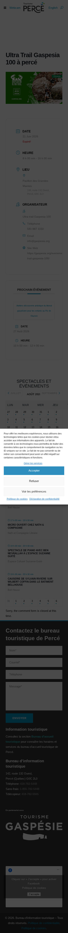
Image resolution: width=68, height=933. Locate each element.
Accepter (34, 470)
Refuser (34, 481)
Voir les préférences (34, 491)
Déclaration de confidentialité (44, 499)
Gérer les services (33, 463)
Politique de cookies (17, 499)
